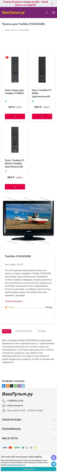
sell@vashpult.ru (15, 405)
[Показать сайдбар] (53, 12)
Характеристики (23, 331)
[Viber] (19, 386)
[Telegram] (23, 386)
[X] (11, 386)
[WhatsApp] (15, 386)
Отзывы (42, 331)
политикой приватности (15, 465)
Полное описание (13, 301)
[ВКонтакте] (3, 386)
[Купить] (15, 116)
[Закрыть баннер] (52, 3)
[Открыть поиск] (46, 12)
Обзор (6, 331)
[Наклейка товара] (7, 57)
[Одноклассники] (7, 386)
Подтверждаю (28, 469)
